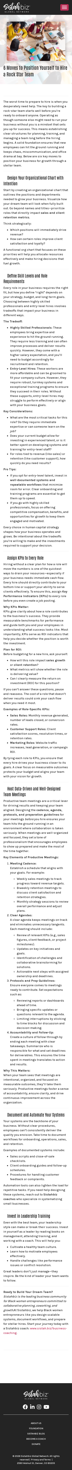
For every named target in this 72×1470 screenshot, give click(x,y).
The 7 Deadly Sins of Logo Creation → (42, 1367)
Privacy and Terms (41, 1459)
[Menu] (64, 7)
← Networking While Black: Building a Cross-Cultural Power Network (35, 1358)
